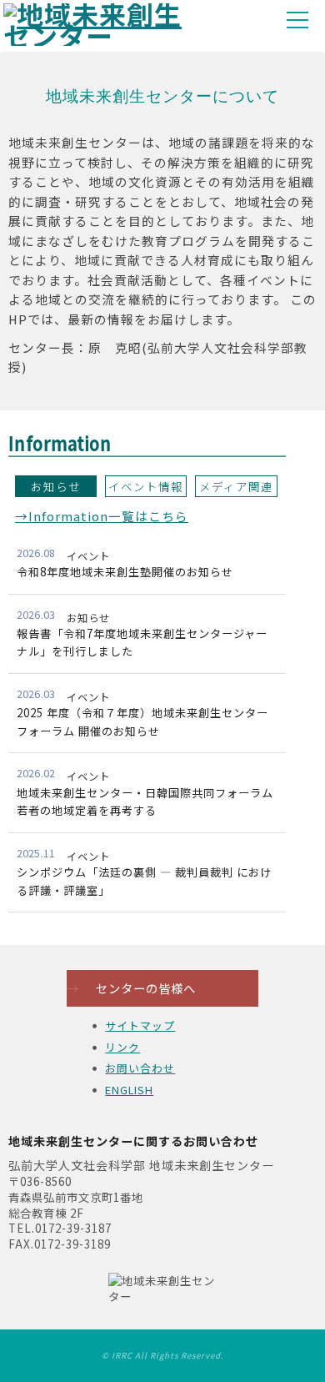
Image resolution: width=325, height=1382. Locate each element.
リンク (122, 1047)
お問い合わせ (140, 1068)
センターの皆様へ (131, 988)
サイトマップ (140, 1025)
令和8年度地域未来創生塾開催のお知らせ (125, 572)
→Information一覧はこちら (101, 516)
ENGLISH (129, 1090)
